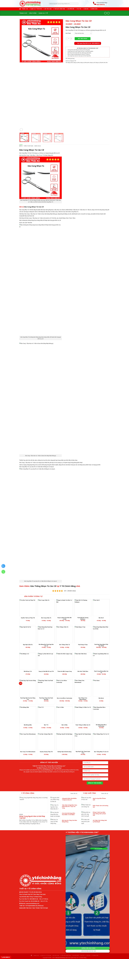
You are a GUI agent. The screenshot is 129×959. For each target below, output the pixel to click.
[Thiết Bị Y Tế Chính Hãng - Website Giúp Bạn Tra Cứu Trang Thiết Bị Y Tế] (32, 3)
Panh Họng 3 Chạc (83, 644)
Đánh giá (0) (37, 145)
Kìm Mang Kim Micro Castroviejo (101, 725)
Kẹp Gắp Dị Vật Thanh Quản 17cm (83, 752)
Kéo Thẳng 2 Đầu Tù (64, 644)
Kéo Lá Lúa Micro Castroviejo (64, 698)
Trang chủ (25, 9)
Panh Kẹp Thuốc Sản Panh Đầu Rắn (46, 698)
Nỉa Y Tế (46, 725)
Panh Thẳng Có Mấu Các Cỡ (83, 725)
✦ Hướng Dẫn (93, 9)
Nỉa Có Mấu (64, 725)
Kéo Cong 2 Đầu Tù (46, 618)
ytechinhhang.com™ (60, 766)
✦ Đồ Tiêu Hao (47, 9)
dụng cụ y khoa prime (85, 62)
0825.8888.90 (33, 899)
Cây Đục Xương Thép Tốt (46, 751)
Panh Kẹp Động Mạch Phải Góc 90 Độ (101, 645)
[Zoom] (21, 129)
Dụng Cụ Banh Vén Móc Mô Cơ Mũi (64, 618)
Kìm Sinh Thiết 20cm (83, 671)
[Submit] (77, 3)
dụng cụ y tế (92, 62)
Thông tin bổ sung (28, 145)
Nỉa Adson (101, 698)
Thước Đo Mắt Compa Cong (64, 671)
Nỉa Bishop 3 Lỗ (28, 671)
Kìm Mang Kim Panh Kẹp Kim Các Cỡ (46, 645)
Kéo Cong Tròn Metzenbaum (27, 751)
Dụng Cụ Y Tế (43, 13)
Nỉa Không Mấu (28, 725)
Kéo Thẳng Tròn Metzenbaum (83, 698)
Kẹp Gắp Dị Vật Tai (27, 644)
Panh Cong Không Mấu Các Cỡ (101, 672)
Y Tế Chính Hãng (46, 155)
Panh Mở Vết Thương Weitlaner (82, 618)
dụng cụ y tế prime (100, 62)
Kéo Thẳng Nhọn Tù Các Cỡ (43, 586)
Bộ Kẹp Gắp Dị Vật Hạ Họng (64, 751)
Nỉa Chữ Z (101, 618)
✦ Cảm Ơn (85, 9)
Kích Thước (68, 33)
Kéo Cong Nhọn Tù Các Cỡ (78, 27)
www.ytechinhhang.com (32, 903)
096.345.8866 (34, 901)
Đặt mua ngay (82, 38)
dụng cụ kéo (70, 62)
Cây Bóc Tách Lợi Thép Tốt (28, 618)
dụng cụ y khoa (76, 62)
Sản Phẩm (32, 13)
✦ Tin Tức (78, 9)
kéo (105, 62)
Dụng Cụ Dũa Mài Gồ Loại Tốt (46, 671)
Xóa (91, 30)
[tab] (20, 145)
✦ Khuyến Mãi (70, 9)
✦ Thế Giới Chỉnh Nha (59, 9)
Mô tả (20, 145)
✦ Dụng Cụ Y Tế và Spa (35, 9)
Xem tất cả (74, 793)
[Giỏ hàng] (109, 3)
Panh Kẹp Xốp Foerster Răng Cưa (27, 698)
